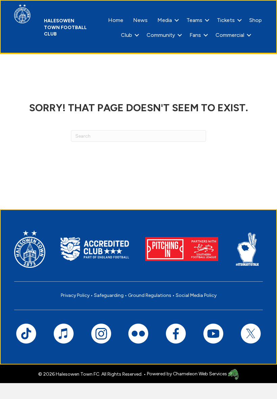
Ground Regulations (149, 295)
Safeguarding (109, 295)
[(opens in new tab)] (181, 249)
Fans (195, 35)
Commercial (230, 35)
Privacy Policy (75, 295)
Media (164, 20)
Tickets (226, 20)
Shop (255, 20)
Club (126, 35)
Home (115, 20)
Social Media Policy (196, 295)
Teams (194, 20)
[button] (176, 20)
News (140, 20)
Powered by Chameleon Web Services (187, 374)
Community (161, 35)
